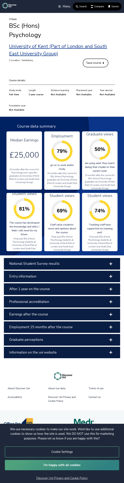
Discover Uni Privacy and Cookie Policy (62, 478)
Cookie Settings (62, 452)
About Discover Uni (19, 388)
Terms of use (96, 388)
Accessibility (15, 397)
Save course (94, 63)
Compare (99, 6)
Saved (115, 6)
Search (83, 6)
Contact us (95, 397)
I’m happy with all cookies (62, 465)
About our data (56, 388)
